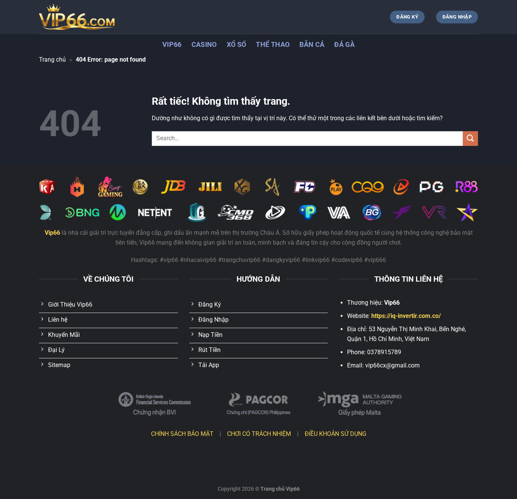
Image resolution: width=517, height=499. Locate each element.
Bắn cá (311, 44)
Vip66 (172, 44)
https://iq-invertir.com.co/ (406, 315)
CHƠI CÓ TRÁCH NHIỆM (259, 433)
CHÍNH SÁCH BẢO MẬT (182, 433)
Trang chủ (52, 59)
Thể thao (273, 44)
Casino (204, 44)
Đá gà (344, 44)
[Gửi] (470, 138)
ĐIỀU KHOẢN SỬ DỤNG (335, 433)
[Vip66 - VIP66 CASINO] (77, 17)
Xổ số (236, 44)
